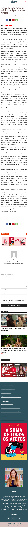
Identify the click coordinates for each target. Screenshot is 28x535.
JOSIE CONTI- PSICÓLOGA (7, 404)
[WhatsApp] (16, 20)
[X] (10, 20)
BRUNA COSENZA (8, 25)
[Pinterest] (13, 20)
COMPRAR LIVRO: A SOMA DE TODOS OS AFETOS (12, 420)
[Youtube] (19, 518)
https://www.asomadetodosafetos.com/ (14, 261)
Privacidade (9, 523)
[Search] (26, 2)
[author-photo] (14, 257)
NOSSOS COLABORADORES (7, 385)
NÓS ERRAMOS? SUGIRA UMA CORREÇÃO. (11, 397)
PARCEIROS (4, 416)
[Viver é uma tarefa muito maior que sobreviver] (14, 320)
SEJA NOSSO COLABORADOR (8, 389)
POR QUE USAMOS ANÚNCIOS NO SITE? (10, 408)
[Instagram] (12, 518)
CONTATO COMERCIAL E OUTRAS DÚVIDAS (11, 412)
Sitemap (19, 523)
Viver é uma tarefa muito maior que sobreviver (13, 329)
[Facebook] (7, 20)
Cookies (15, 523)
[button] (2, 2)
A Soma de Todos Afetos (8, 15)
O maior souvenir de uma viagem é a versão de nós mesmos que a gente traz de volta (14, 350)
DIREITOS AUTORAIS (6, 393)
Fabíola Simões (4, 331)
